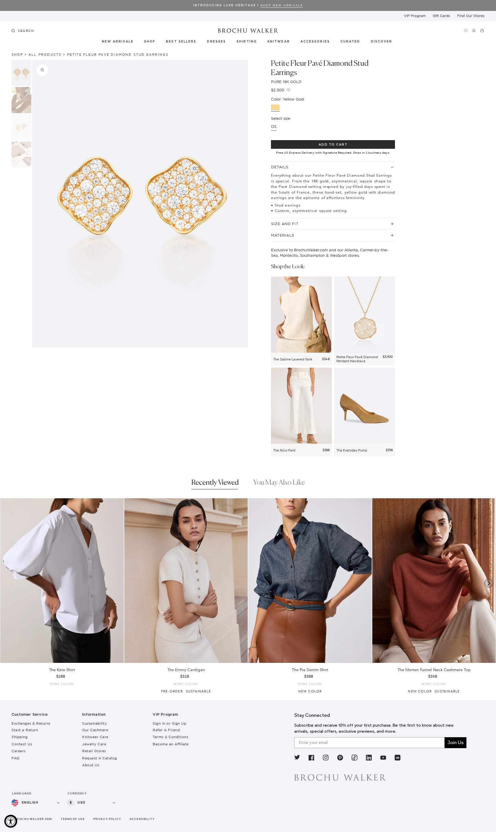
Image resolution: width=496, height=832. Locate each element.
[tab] (215, 484)
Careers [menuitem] (18, 751)
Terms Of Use (73, 819)
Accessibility (142, 819)
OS (273, 126)
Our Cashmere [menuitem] (95, 730)
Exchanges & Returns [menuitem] (31, 723)
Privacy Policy (107, 819)
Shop (149, 41)
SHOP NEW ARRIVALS (281, 5)
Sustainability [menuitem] (94, 723)
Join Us (455, 742)
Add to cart (333, 144)
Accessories (315, 41)
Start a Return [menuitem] (24, 730)
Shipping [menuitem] (19, 737)
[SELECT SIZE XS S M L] (62, 580)
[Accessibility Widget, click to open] (10, 821)
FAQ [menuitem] (15, 758)
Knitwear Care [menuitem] (95, 737)
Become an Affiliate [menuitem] (171, 744)
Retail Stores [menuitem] (94, 751)
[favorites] (466, 30)
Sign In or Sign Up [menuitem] (169, 723)
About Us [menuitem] (90, 765)
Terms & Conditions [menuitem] (170, 737)
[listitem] (297, 758)
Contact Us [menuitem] (21, 744)
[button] (353, 42)
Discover (382, 41)
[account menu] (474, 30)
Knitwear (279, 41)
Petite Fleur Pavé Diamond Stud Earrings (118, 54)
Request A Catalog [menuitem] (99, 758)
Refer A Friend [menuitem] (166, 730)
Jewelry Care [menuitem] (94, 744)
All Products (44, 54)
